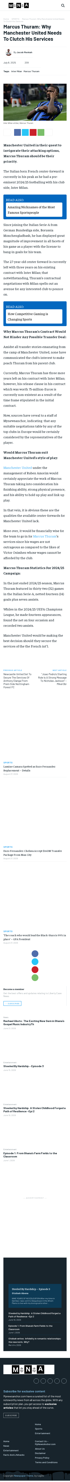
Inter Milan (16, 71)
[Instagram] (43, 1381)
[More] (48, 132)
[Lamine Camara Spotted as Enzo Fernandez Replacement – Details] (35, 727)
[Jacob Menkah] (9, 52)
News (5, 1017)
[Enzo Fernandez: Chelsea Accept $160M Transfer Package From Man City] (35, 811)
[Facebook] (35, 953)
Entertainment (9, 1062)
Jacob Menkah (24, 52)
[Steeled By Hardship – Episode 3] (35, 1087)
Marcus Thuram (31, 71)
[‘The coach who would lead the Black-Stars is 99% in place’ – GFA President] (35, 895)
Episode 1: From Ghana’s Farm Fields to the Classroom (30, 1154)
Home (6, 19)
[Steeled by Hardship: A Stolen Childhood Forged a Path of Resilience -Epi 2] (35, 1132)
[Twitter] (35, 961)
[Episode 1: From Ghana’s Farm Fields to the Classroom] (35, 1177)
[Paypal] (50, 1381)
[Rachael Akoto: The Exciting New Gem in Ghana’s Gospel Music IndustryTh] (35, 1045)
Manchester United (17, 467)
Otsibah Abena (20, 1293)
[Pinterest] (35, 969)
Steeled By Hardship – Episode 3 (23, 1066)
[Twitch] (57, 1381)
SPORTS (15, 19)
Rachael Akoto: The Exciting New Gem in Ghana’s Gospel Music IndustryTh (33, 1022)
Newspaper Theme (23, 1475)
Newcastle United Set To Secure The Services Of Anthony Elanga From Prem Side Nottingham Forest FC (17, 680)
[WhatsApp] (35, 977)
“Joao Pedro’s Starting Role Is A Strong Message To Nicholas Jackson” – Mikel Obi (52, 678)
